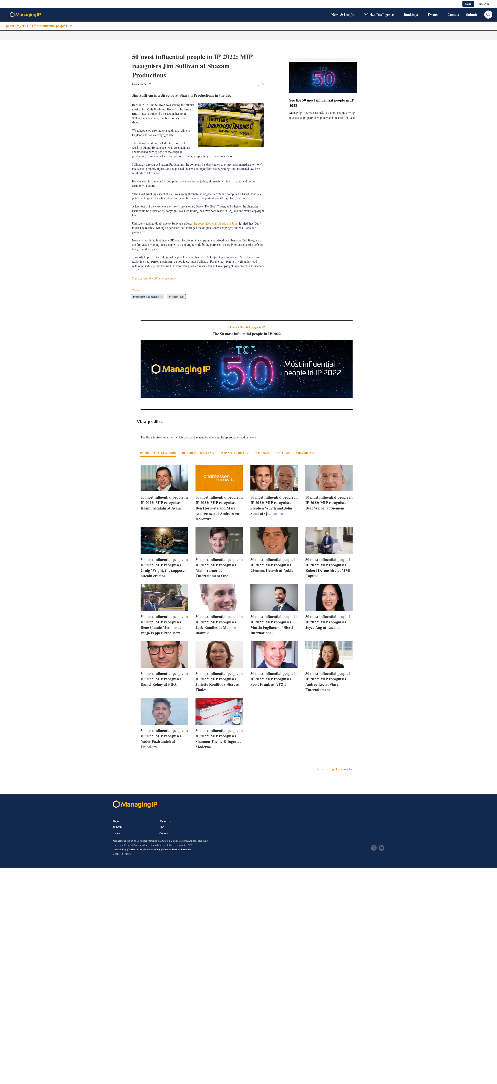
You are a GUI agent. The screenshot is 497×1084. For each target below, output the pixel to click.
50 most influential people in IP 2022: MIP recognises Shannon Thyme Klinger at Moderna (219, 739)
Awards (117, 833)
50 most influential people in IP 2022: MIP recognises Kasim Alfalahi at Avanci (164, 502)
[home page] (25, 14)
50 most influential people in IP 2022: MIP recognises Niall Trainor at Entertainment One (219, 568)
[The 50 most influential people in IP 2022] (247, 369)
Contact (453, 14)
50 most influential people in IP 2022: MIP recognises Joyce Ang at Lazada (329, 622)
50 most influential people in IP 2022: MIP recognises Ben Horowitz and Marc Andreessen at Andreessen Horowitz (219, 508)
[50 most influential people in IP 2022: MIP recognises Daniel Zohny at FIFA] (164, 654)
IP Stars (117, 826)
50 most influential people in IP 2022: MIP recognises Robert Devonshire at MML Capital (329, 568)
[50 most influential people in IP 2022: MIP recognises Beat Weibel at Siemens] (329, 478)
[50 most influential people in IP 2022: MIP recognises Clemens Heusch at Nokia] (274, 540)
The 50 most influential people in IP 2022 (247, 334)
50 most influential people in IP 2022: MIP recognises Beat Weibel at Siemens (329, 502)
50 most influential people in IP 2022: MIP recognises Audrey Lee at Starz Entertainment (329, 682)
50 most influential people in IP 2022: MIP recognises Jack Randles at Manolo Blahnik (219, 625)
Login (468, 4)
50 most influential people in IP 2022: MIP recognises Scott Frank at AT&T (274, 679)
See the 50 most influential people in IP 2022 (321, 102)
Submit (471, 14)
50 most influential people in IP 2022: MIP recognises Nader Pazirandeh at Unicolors (164, 739)
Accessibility (120, 849)
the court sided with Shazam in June (215, 223)
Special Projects (15, 26)
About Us (164, 821)
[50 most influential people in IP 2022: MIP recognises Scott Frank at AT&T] (274, 654)
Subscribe (483, 4)
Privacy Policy (152, 849)
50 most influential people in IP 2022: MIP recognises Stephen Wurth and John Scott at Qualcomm (274, 505)
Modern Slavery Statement (176, 849)
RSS (161, 826)
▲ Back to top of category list (334, 769)
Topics (116, 821)
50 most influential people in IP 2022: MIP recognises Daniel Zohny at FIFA (164, 679)
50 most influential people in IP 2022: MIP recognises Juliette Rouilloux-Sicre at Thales (219, 682)
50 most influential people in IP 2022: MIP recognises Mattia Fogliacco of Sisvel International (274, 625)
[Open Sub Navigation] (357, 14)
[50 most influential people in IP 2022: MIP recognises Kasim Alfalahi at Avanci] (164, 478)
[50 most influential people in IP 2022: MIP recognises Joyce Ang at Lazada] (329, 597)
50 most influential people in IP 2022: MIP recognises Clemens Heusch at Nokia (274, 565)
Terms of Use (135, 849)
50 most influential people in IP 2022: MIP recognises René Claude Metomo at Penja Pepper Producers (164, 625)
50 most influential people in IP (51, 26)
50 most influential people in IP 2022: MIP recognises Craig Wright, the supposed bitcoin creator (164, 568)
